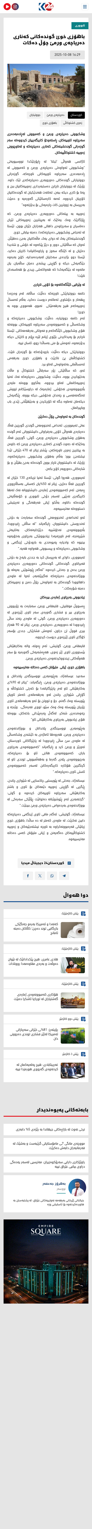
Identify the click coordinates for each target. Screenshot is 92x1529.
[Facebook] (28, 876)
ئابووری (80, 25)
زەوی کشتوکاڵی (72, 123)
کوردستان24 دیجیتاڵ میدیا (42, 863)
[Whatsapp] (52, 876)
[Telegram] (64, 876)
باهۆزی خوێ (49, 123)
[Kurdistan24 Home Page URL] (46, 6)
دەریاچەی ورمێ (55, 115)
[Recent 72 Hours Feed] (15, 6)
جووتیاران (34, 115)
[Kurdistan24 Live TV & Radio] (7, 6)
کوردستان (76, 115)
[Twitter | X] (40, 876)
